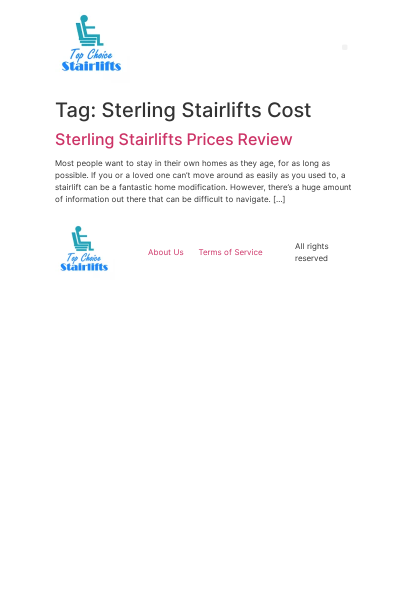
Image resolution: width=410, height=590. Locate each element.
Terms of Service (230, 252)
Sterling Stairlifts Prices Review (173, 139)
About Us (166, 252)
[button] (345, 47)
